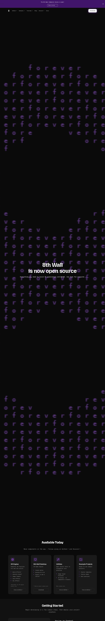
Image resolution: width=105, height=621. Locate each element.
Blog (36, 10)
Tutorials (29, 10)
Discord (41, 10)
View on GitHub (18, 590)
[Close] (103, 4)
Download (92, 10)
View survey (52, 5)
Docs (47, 10)
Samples (21, 10)
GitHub (14, 10)
